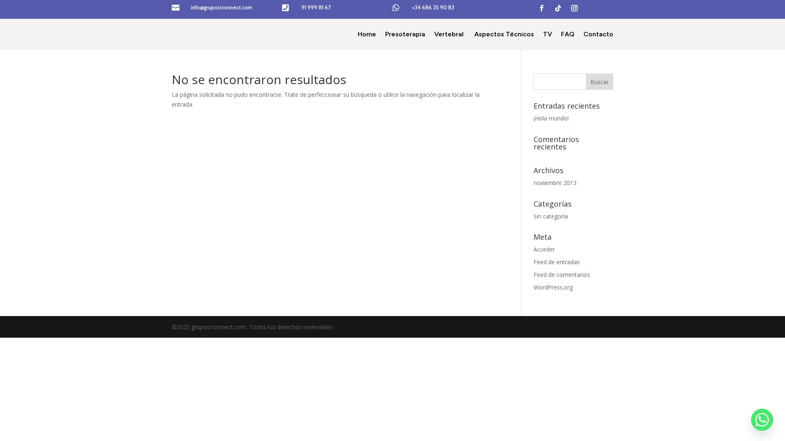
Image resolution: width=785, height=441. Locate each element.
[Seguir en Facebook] (541, 8)
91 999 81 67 (316, 7)
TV (547, 34)
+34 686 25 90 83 (433, 7)
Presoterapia (405, 34)
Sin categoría (551, 216)
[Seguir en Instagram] (574, 8)
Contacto (598, 34)
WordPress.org (553, 287)
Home (367, 34)
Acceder (544, 249)
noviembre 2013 (555, 183)
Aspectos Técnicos (503, 34)
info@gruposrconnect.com (221, 7)
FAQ (567, 34)
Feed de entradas (557, 262)
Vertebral (449, 34)
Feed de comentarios (562, 274)
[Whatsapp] (762, 420)
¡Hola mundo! (551, 118)
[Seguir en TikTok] (558, 8)
